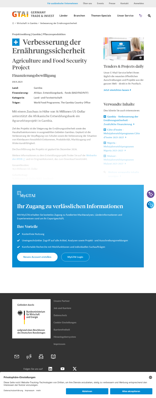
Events (100, 3)
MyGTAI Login (75, 257)
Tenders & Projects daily (124, 66)
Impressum (59, 344)
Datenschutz (60, 315)
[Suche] (149, 16)
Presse (112, 3)
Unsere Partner (62, 301)
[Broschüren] (53, 356)
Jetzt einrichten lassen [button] (116, 90)
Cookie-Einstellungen (65, 322)
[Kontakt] (16, 356)
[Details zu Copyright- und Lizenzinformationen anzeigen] (140, 57)
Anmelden (139, 3)
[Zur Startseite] (33, 16)
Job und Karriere (62, 308)
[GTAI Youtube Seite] (62, 368)
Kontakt (125, 3)
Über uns (87, 3)
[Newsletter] (41, 356)
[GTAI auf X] (74, 368)
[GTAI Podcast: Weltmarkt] (29, 356)
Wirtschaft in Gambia (27, 23)
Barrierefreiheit (62, 329)
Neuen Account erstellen (37, 257)
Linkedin (50, 368)
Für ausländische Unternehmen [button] (62, 3)
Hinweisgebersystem (65, 337)
